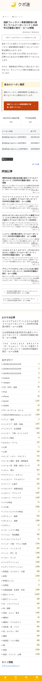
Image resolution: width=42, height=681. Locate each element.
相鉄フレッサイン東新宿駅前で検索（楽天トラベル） (19, 105)
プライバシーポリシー (11, 666)
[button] (38, 429)
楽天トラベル (8, 159)
